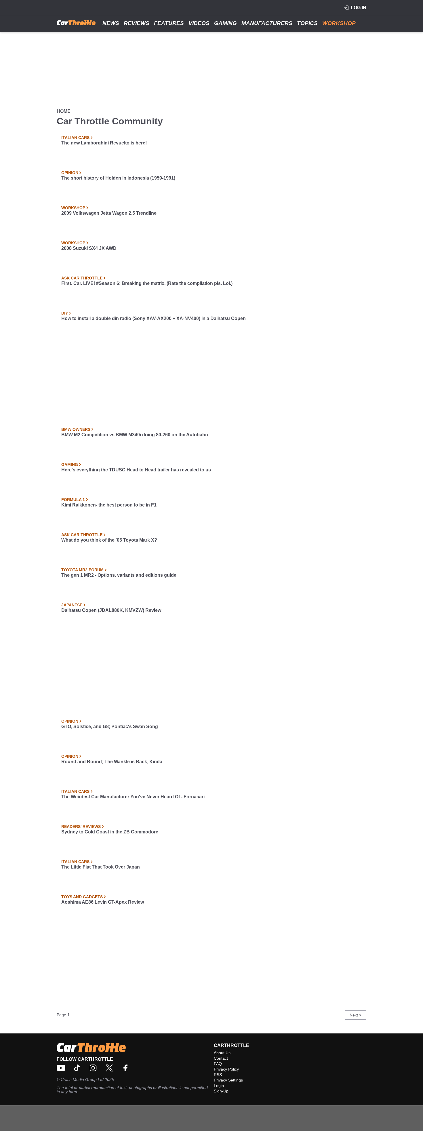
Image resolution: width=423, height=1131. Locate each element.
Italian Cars (75, 137)
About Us (222, 1053)
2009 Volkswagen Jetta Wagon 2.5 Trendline (109, 213)
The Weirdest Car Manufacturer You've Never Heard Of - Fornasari (133, 796)
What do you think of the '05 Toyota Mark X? (109, 540)
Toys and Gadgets (82, 896)
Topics (307, 23)
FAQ (218, 1064)
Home (63, 111)
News (110, 23)
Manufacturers (266, 23)
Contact (221, 1058)
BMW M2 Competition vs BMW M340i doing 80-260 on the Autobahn (134, 434)
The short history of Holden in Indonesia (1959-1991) (118, 178)
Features (169, 23)
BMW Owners (75, 429)
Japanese (71, 605)
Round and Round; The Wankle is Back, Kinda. (112, 761)
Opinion (69, 172)
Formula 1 (73, 499)
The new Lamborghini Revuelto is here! (104, 142)
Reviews (136, 23)
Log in (358, 7)
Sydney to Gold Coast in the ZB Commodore (109, 831)
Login (219, 1086)
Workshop (339, 23)
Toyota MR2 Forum (82, 570)
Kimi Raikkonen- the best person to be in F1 (109, 504)
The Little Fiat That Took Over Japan (100, 867)
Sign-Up (221, 1091)
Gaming (225, 23)
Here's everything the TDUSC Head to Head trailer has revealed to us (136, 469)
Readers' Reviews (81, 826)
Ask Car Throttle (81, 278)
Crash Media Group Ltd (82, 1079)
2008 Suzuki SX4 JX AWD (89, 248)
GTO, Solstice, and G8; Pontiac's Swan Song (109, 726)
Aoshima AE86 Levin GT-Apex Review (102, 902)
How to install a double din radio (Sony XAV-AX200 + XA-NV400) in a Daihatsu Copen (153, 318)
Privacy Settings (228, 1080)
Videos (198, 23)
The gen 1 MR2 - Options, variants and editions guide (118, 575)
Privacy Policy (226, 1069)
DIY (64, 313)
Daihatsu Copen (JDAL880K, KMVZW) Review (111, 610)
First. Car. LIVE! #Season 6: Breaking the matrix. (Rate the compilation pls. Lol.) (147, 283)
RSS (218, 1075)
